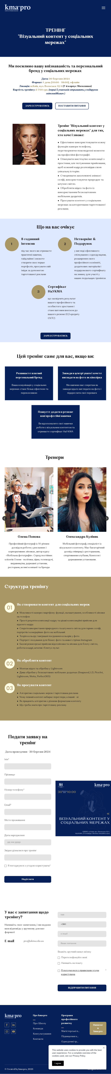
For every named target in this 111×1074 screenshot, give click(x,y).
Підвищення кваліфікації (70, 1036)
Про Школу (39, 1023)
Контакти (38, 1039)
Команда (38, 1029)
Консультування (42, 1034)
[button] (37, 106)
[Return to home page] (17, 7)
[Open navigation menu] (103, 8)
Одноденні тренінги (70, 1042)
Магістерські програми (70, 1031)
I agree (58, 1063)
